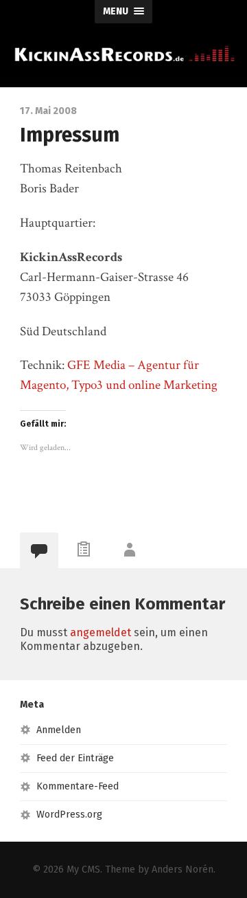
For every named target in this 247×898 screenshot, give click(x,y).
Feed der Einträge (75, 758)
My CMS (83, 869)
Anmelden (58, 730)
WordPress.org (69, 814)
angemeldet (100, 632)
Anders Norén (182, 869)
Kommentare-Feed (77, 786)
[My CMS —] (123, 54)
